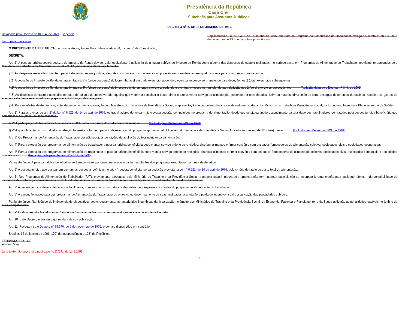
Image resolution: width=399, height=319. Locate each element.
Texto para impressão (16, 41)
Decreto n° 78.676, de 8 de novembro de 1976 (70, 226)
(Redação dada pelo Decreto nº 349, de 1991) (331, 87)
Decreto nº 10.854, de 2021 (41, 34)
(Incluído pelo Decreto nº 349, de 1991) (175, 123)
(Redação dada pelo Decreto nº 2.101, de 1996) (59, 155)
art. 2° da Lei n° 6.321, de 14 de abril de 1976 (74, 112)
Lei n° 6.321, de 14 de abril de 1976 (203, 169)
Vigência (68, 34)
